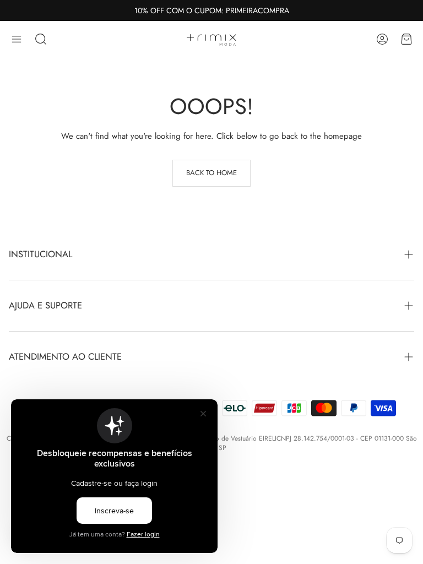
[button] (16, 39)
